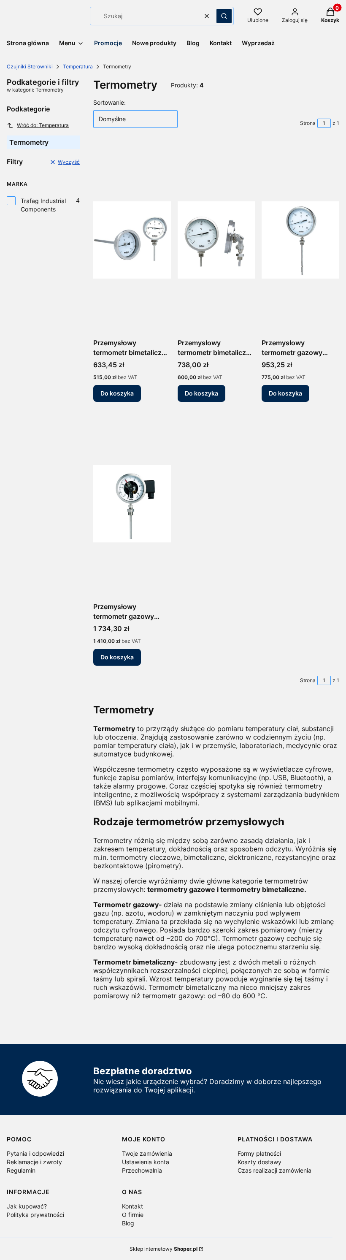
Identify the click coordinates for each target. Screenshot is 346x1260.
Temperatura (78, 66)
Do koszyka (117, 393)
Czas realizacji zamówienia (274, 1170)
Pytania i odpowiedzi (35, 1153)
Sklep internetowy (163, 1249)
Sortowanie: (109, 102)
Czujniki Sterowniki (30, 66)
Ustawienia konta (145, 1161)
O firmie (132, 1214)
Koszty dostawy (259, 1161)
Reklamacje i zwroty (34, 1161)
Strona (308, 123)
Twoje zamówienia (147, 1153)
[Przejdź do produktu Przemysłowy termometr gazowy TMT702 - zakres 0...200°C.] (300, 240)
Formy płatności (259, 1153)
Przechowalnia (142, 1170)
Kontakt (132, 1206)
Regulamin (21, 1170)
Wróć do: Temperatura (43, 125)
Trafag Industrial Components (43, 205)
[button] (224, 16)
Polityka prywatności (35, 1214)
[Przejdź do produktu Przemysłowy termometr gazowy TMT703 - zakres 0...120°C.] (132, 504)
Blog (128, 1223)
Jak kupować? (27, 1206)
